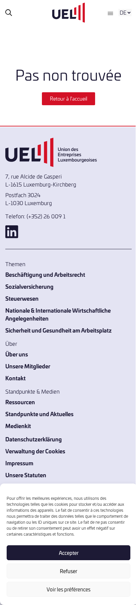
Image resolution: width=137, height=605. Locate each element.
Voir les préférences (68, 589)
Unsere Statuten (25, 475)
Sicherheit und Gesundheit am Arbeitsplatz (58, 330)
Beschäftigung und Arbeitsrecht (45, 274)
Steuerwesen (22, 298)
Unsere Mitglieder (27, 366)
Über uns (16, 354)
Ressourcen (20, 402)
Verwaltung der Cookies (35, 451)
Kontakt (15, 378)
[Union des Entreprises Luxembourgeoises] (68, 13)
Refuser (68, 570)
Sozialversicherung (29, 286)
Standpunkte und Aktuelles (39, 413)
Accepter (68, 552)
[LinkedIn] (68, 231)
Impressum (19, 463)
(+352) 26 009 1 (46, 216)
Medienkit (18, 425)
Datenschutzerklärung (33, 439)
